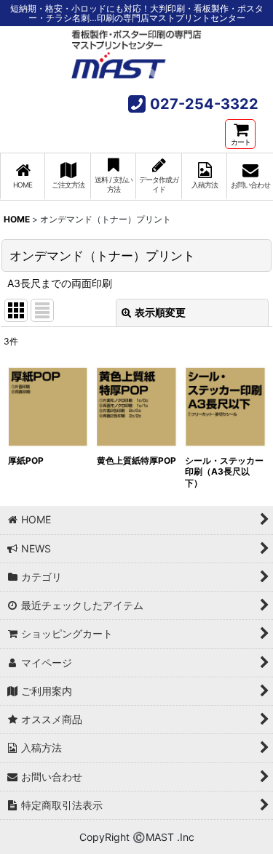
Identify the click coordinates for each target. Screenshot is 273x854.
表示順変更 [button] (160, 312)
